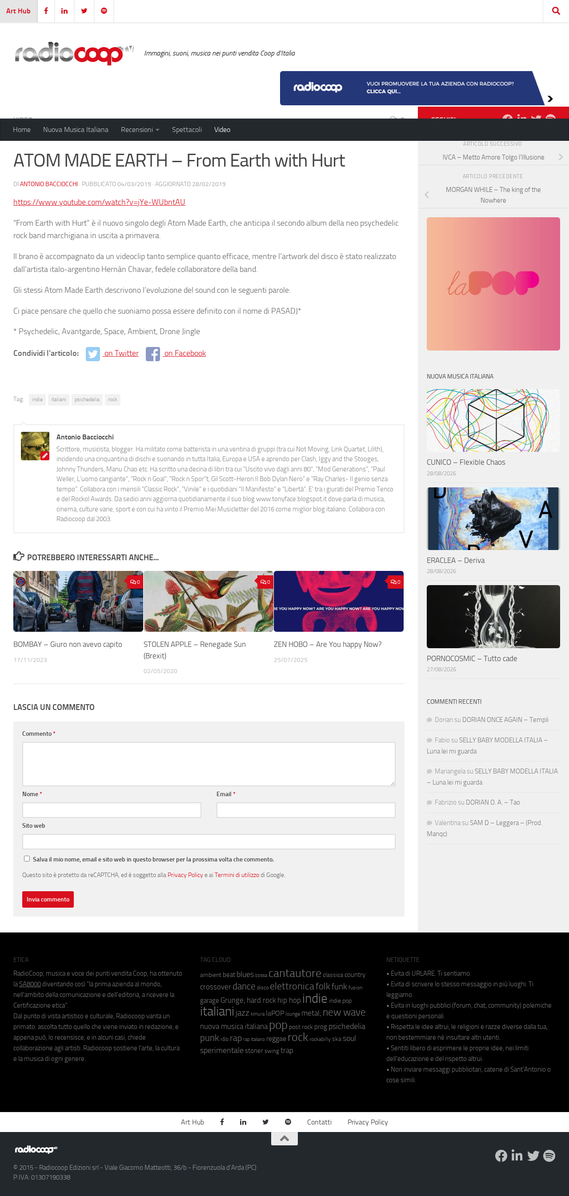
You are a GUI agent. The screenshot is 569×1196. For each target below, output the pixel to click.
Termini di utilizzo (237, 874)
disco (262, 988)
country (355, 975)
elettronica (292, 986)
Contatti (319, 1122)
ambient (210, 975)
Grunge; (232, 1000)
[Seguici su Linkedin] (517, 1156)
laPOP (275, 1013)
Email (226, 794)
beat (229, 975)
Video (222, 129)
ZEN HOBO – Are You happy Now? (328, 644)
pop (278, 1025)
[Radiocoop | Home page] (74, 53)
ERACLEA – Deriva (456, 560)
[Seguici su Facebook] (501, 1156)
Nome (32, 794)
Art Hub (18, 11)
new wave (344, 1012)
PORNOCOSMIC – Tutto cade (472, 658)
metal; (311, 1013)
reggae (276, 1038)
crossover (215, 986)
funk (339, 987)
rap (236, 1038)
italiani (58, 399)
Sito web (33, 825)
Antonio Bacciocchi (49, 184)
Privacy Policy (185, 874)
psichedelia (87, 399)
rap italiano (254, 1039)
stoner (254, 1051)
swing (271, 1051)
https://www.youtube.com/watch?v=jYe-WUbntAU (99, 202)
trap (286, 1050)
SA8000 (30, 984)
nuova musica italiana (234, 1026)
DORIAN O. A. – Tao (493, 802)
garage (209, 1001)
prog (320, 1027)
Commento (39, 734)
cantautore (294, 973)
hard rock (261, 1000)
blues (245, 974)
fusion (355, 987)
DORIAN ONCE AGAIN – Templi (505, 720)
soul (349, 1038)
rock (112, 399)
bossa (261, 975)
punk (209, 1038)
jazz (242, 1013)
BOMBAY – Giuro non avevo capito (67, 644)
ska (336, 1039)
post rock (301, 1026)
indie (37, 399)
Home (22, 129)
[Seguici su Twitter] (533, 1156)
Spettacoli (187, 129)
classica (333, 975)
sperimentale (222, 1050)
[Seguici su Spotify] (549, 1156)
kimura (257, 1014)
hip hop (289, 1000)
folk (323, 986)
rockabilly (320, 1039)
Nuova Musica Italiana (75, 129)
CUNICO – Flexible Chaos (466, 462)
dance (244, 986)
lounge (292, 1014)
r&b (224, 1039)
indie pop (340, 1001)
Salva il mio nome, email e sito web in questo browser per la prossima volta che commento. (153, 859)
